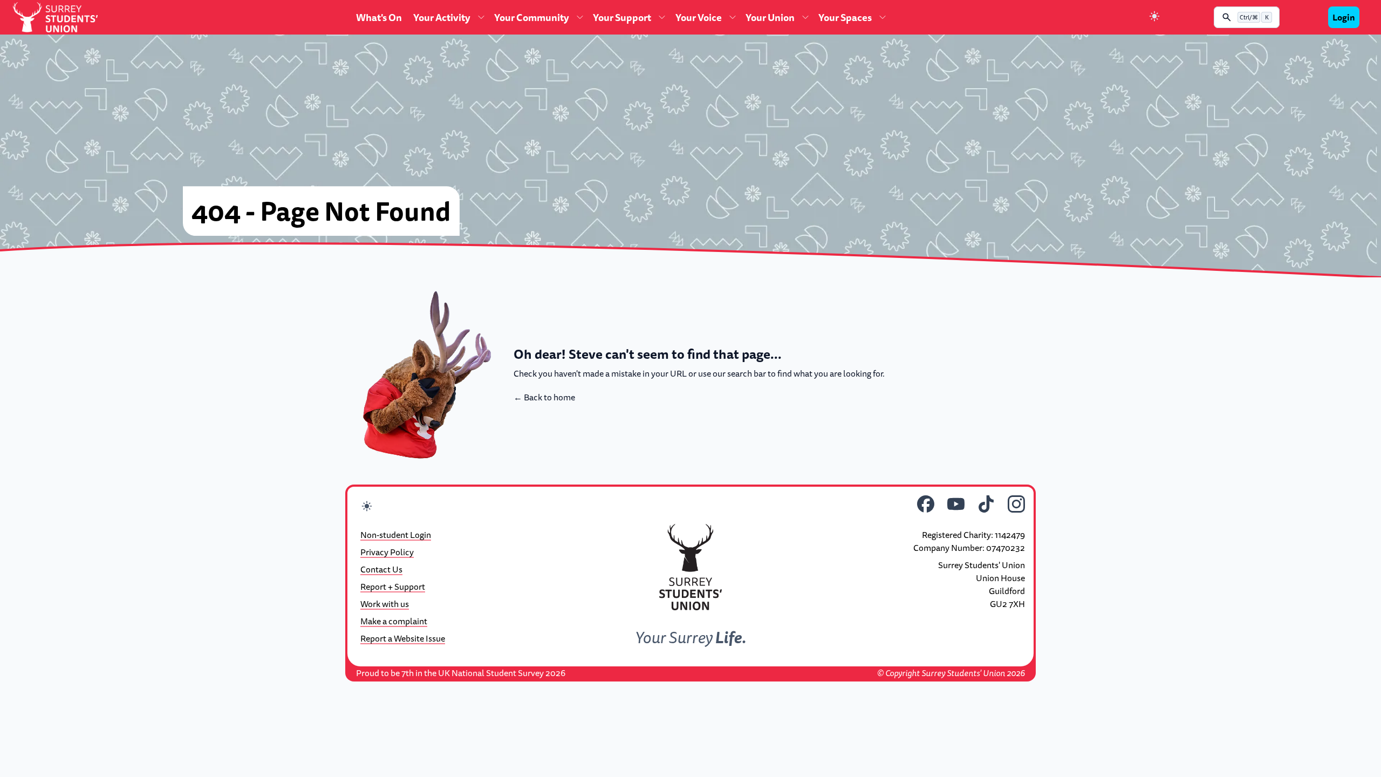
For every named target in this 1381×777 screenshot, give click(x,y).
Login (1343, 17)
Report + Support (392, 587)
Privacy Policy (387, 552)
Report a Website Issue (402, 638)
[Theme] (1154, 17)
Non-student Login (395, 535)
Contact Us (381, 569)
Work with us (384, 604)
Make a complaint (393, 621)
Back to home (544, 397)
